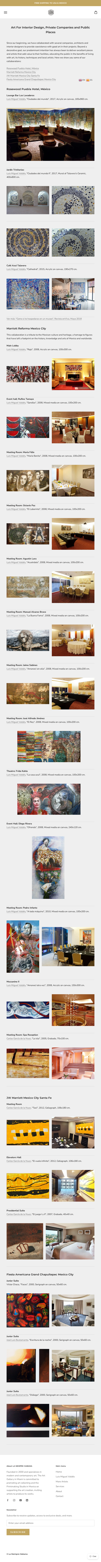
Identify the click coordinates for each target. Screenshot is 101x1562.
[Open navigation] (5, 12)
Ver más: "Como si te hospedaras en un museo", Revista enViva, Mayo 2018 (44, 318)
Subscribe (18, 1532)
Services (60, 1486)
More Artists (62, 1481)
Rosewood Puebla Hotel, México (23, 68)
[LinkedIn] (27, 1500)
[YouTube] (20, 1500)
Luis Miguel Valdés (16, 99)
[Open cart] (96, 12)
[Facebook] (8, 1500)
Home (59, 1471)
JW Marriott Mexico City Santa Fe (23, 75)
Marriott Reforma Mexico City (21, 72)
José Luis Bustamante (17, 1340)
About (59, 1491)
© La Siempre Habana (17, 1554)
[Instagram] (14, 1500)
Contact (59, 1496)
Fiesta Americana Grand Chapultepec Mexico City (31, 79)
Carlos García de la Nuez (19, 1038)
